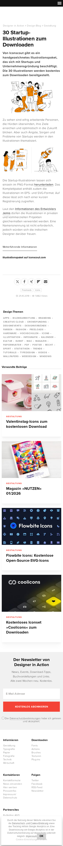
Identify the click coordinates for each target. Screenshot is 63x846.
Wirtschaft (8, 763)
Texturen (36, 756)
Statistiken (22, 348)
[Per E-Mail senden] (45, 281)
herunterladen (43, 184)
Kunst (19, 341)
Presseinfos (9, 790)
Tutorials (10, 352)
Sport (7, 348)
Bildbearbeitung (24, 318)
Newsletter (37, 790)
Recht (49, 344)
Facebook (37, 783)
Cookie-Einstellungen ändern (31, 839)
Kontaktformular (12, 780)
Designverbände (36, 325)
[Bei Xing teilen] (31, 281)
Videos (42, 352)
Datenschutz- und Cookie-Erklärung (30, 823)
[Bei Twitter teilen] (17, 281)
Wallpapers (11, 356)
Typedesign (27, 352)
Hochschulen (29, 333)
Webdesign (29, 356)
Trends (37, 348)
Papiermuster (12, 344)
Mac (29, 341)
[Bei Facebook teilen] (24, 281)
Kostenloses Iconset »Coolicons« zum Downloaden (23, 627)
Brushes (36, 752)
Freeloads (26, 290)
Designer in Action (21, 15)
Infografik (30, 337)
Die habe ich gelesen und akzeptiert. (32, 720)
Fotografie (9, 756)
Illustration (11, 337)
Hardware (10, 333)
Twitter (35, 780)
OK (42, 836)
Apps (6, 318)
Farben (7, 329)
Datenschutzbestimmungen (25, 718)
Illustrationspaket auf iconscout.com (24, 257)
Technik (7, 759)
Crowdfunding (37, 321)
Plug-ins (35, 759)
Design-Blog (34, 25)
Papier (6, 752)
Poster (37, 344)
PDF (26, 344)
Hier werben (10, 787)
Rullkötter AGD (11, 815)
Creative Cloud (13, 321)
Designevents (12, 325)
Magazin (41, 341)
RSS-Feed (37, 787)
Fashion (21, 329)
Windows (46, 356)
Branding (44, 318)
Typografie (9, 749)
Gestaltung (50, 25)
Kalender (47, 337)
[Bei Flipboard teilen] (38, 281)
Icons (37, 290)
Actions (35, 749)
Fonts (34, 745)
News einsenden (12, 783)
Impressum (31, 836)
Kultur (7, 341)
